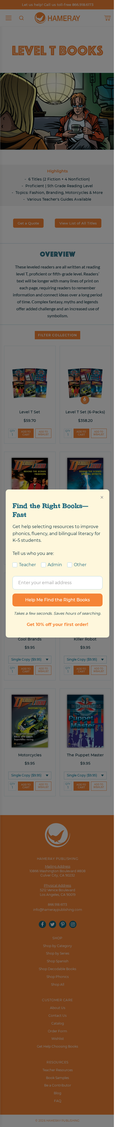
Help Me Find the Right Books (57, 599)
